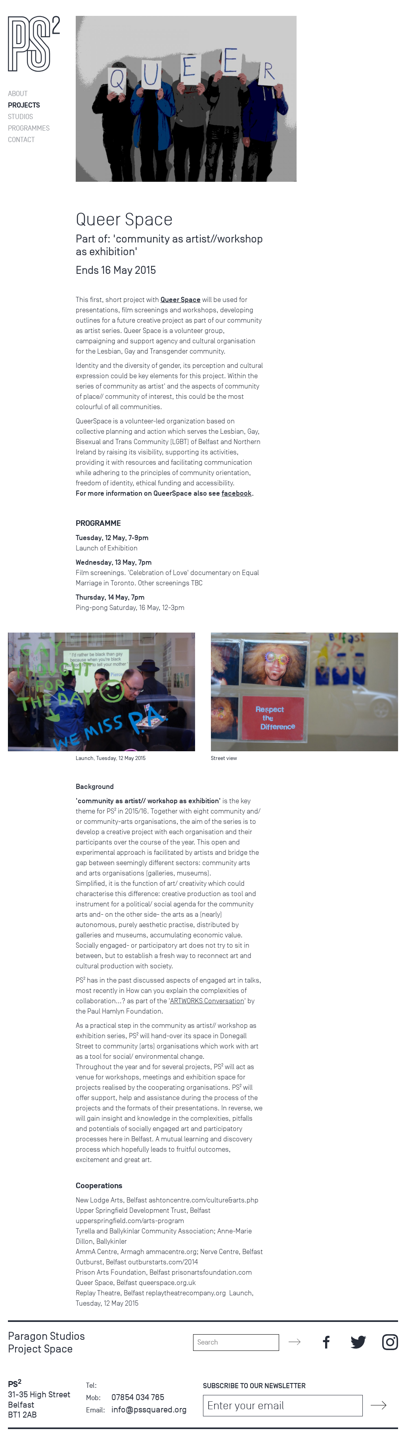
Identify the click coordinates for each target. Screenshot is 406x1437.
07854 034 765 (137, 1397)
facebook (237, 493)
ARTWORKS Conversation (207, 1001)
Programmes (29, 128)
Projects (24, 105)
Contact (21, 140)
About (18, 94)
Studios (20, 117)
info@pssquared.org (149, 1409)
